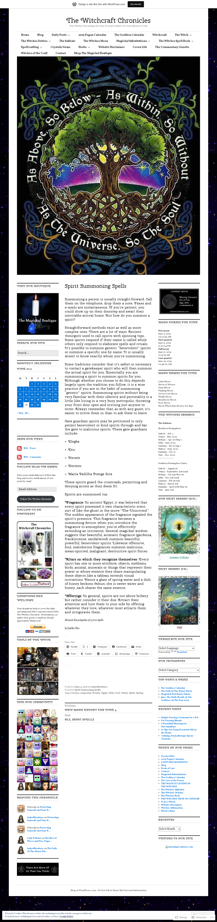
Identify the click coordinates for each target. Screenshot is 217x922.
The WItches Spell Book (174, 41)
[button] (27, 657)
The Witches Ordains (172, 792)
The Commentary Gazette (172, 47)
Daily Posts (59, 35)
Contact (61, 53)
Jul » (27, 413)
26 (55, 399)
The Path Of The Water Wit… (42, 850)
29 (32, 404)
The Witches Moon (95, 41)
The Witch (181, 35)
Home (25, 35)
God (117, 693)
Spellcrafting (30, 47)
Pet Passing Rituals (171, 720)
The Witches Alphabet (172, 789)
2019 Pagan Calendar (92, 35)
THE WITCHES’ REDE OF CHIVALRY (180, 798)
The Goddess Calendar (129, 35)
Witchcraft (159, 35)
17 (44, 394)
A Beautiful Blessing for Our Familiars (174, 725)
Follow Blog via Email (37, 467)
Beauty (96, 693)
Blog (40, 35)
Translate (182, 652)
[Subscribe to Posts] (19, 448)
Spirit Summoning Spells (87, 690)
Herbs (82, 47)
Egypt (104, 693)
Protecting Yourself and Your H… (39, 809)
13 (20, 394)
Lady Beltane (34, 838)
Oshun (124, 693)
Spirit (132, 693)
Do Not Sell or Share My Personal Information (122, 890)
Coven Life (140, 47)
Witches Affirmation (172, 808)
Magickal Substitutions (131, 41)
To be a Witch (168, 801)
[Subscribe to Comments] (19, 457)
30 (38, 404)
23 (38, 399)
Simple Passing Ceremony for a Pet (179, 717)
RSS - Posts (30, 448)
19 (55, 394)
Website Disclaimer (111, 47)
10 (44, 389)
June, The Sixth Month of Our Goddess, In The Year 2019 (176, 699)
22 (32, 399)
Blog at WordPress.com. (84, 890)
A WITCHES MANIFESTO (174, 762)
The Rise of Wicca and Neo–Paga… (42, 840)
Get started (135, 4)
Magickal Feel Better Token (175, 694)
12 (55, 389)
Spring (139, 693)
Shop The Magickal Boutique (93, 53)
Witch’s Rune (168, 811)
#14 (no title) (167, 756)
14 (26, 394)
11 (50, 389)
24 (44, 399)
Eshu (111, 693)
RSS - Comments (32, 457)
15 (32, 394)
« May (20, 413)
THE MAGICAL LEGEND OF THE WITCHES (175, 785)
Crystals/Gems (60, 47)
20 (20, 399)
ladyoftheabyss (99, 686)
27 (20, 404)
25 (50, 399)
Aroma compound (81, 693)
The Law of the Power (172, 780)
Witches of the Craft (34, 53)
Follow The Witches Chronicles (36, 499)
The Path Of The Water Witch (176, 691)
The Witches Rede (170, 795)
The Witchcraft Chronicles (108, 20)
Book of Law (168, 768)
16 (38, 394)
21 (26, 399)
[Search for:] (38, 353)
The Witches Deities (34, 41)
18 (50, 394)
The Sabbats (67, 41)
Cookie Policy (66, 916)
